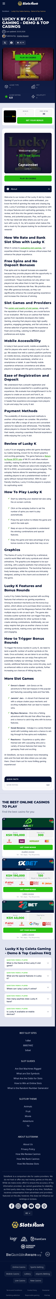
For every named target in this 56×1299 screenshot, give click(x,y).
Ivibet (27, 1063)
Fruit (27, 1125)
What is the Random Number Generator (27, 1101)
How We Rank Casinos (27, 1172)
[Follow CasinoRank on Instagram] (17, 1219)
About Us (27, 1157)
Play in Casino (28, 57)
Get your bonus (34, 120)
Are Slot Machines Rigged (27, 1082)
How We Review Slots (27, 1177)
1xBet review (28, 894)
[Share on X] (5, 43)
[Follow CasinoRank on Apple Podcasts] (43, 1219)
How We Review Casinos (27, 1167)
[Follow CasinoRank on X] (24, 1219)
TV (27, 1139)
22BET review (28, 934)
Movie (27, 1129)
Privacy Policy (27, 1162)
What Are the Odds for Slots (27, 1092)
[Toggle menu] (4, 3)
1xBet (27, 1054)
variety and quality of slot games (23, 308)
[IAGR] (13, 1252)
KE (26, 1227)
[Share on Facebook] (11, 43)
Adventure (27, 1134)
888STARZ (27, 1059)
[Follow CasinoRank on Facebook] (11, 1219)
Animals (27, 1120)
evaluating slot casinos (30, 248)
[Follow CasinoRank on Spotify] (37, 1219)
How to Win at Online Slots (27, 1096)
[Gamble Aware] (24, 1268)
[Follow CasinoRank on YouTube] (30, 1219)
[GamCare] (37, 1252)
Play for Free (28, 68)
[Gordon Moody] (27, 1260)
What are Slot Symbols (27, 1087)
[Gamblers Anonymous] (23, 1252)
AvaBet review (28, 851)
